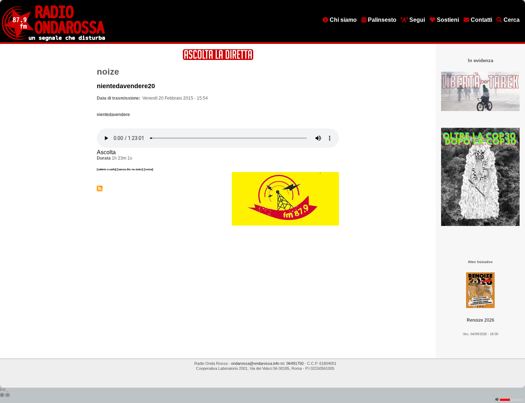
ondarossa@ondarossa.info (255, 363)
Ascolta (106, 152)
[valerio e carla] (107, 169)
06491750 (295, 363)
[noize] (148, 169)
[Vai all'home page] (53, 39)
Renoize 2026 (480, 320)
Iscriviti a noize (99, 188)
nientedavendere (113, 114)
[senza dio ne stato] (130, 169)
